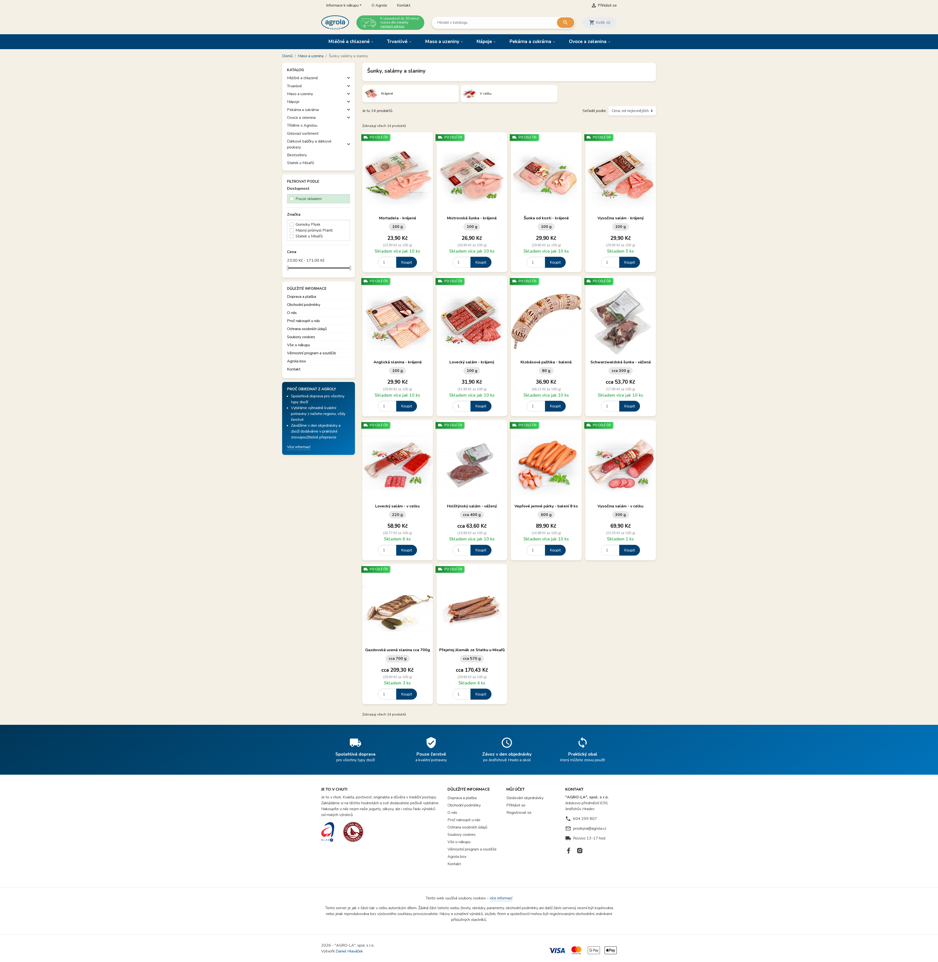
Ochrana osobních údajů (307, 329)
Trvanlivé (398, 41)
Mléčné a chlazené (349, 41)
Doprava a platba (301, 296)
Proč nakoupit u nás (303, 321)
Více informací (298, 447)
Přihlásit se (515, 805)
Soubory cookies (301, 337)
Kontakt (403, 5)
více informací (501, 898)
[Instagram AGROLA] (579, 850)
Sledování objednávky (525, 798)
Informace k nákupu (342, 5)
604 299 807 (585, 818)
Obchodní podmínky (303, 304)
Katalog (295, 69)
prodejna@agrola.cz (589, 828)
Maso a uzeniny (442, 41)
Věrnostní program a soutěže (311, 353)
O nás (292, 312)
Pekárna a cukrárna (531, 41)
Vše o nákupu (298, 345)
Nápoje (485, 41)
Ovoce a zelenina (588, 41)
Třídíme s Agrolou (302, 125)
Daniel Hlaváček (349, 951)
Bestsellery (297, 155)
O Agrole (379, 5)
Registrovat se (519, 812)
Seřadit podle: (595, 110)
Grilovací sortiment (303, 133)
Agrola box (296, 361)
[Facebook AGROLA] (568, 850)
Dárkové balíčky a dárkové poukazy (309, 144)
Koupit (406, 262)
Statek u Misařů (300, 163)
